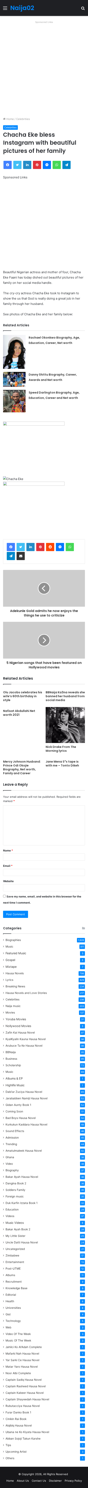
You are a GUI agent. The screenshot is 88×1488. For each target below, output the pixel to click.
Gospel (10, 960)
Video (9, 1163)
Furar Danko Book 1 (18, 1412)
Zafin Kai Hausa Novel (20, 1032)
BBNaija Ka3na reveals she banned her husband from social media (65, 696)
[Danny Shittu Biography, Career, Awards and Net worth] (14, 379)
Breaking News (16, 986)
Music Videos (15, 1222)
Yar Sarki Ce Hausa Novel (22, 1360)
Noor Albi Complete (18, 1373)
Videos (10, 1216)
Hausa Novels (15, 973)
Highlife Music (15, 1085)
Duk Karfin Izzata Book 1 (21, 1203)
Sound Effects (15, 1131)
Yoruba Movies (16, 1019)
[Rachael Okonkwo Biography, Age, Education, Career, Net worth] (14, 352)
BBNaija (11, 1052)
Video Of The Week (18, 1334)
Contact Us (39, 1480)
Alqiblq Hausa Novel (19, 1425)
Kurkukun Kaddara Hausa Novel (26, 1124)
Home (10, 119)
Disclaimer (55, 1480)
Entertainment (15, 1262)
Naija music (13, 1006)
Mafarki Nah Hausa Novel (22, 1353)
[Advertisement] (44, 69)
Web (8, 1327)
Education (12, 1209)
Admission (12, 1137)
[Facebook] (11, 547)
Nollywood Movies (18, 1026)
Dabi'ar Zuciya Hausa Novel (24, 1091)
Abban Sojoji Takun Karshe (23, 1438)
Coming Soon (14, 1111)
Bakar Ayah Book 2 (18, 1229)
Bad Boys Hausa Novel (21, 1118)
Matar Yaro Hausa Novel (22, 1366)
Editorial (11, 1294)
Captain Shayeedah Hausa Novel (27, 1399)
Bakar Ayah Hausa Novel (22, 1176)
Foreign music (15, 1196)
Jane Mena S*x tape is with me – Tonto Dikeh (62, 763)
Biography (12, 1170)
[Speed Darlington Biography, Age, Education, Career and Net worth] (14, 401)
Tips (8, 1445)
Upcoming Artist (16, 1451)
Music (9, 946)
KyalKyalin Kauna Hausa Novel (26, 1039)
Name (8, 850)
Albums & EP (14, 1078)
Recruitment (14, 1281)
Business (11, 1058)
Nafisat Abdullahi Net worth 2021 (19, 713)
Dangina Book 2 (16, 1183)
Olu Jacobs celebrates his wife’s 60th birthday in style (22, 696)
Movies (10, 1012)
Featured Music (16, 953)
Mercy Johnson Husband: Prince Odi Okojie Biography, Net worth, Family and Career (22, 767)
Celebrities (23, 119)
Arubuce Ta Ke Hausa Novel (24, 1045)
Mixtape (11, 966)
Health (10, 1301)
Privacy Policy (73, 1480)
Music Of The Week (18, 1340)
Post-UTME (13, 1268)
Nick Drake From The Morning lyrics (61, 749)
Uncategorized (15, 1249)
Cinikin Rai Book (16, 1419)
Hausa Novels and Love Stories (26, 993)
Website (8, 881)
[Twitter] (21, 547)
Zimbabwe (12, 1255)
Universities (13, 1307)
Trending (11, 1144)
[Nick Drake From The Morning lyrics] (65, 725)
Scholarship (13, 1065)
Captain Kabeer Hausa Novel (25, 1392)
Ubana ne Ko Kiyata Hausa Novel (27, 1432)
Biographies (13, 940)
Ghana (10, 1157)
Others (10, 1458)
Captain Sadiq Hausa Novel (24, 1379)
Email (7, 865)
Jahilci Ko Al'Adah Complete (24, 1347)
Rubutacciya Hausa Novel (23, 1405)
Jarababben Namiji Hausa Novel (26, 1098)
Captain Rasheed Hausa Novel (26, 1386)
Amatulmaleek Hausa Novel (24, 1150)
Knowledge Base (16, 1288)
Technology (13, 1320)
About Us (23, 1480)
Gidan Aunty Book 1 (18, 1104)
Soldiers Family (15, 1190)
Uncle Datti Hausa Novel (22, 1242)
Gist (8, 1314)
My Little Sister (15, 1235)
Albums (10, 1275)
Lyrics (9, 979)
